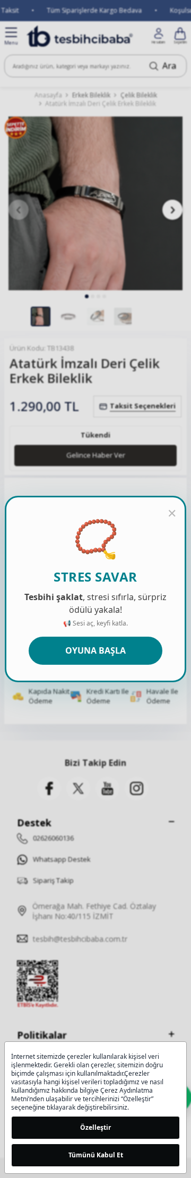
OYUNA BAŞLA (95, 650)
